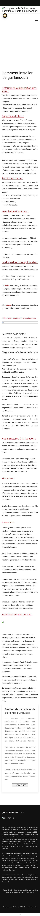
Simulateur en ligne (9, 366)
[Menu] (36, 20)
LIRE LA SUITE (20, 785)
